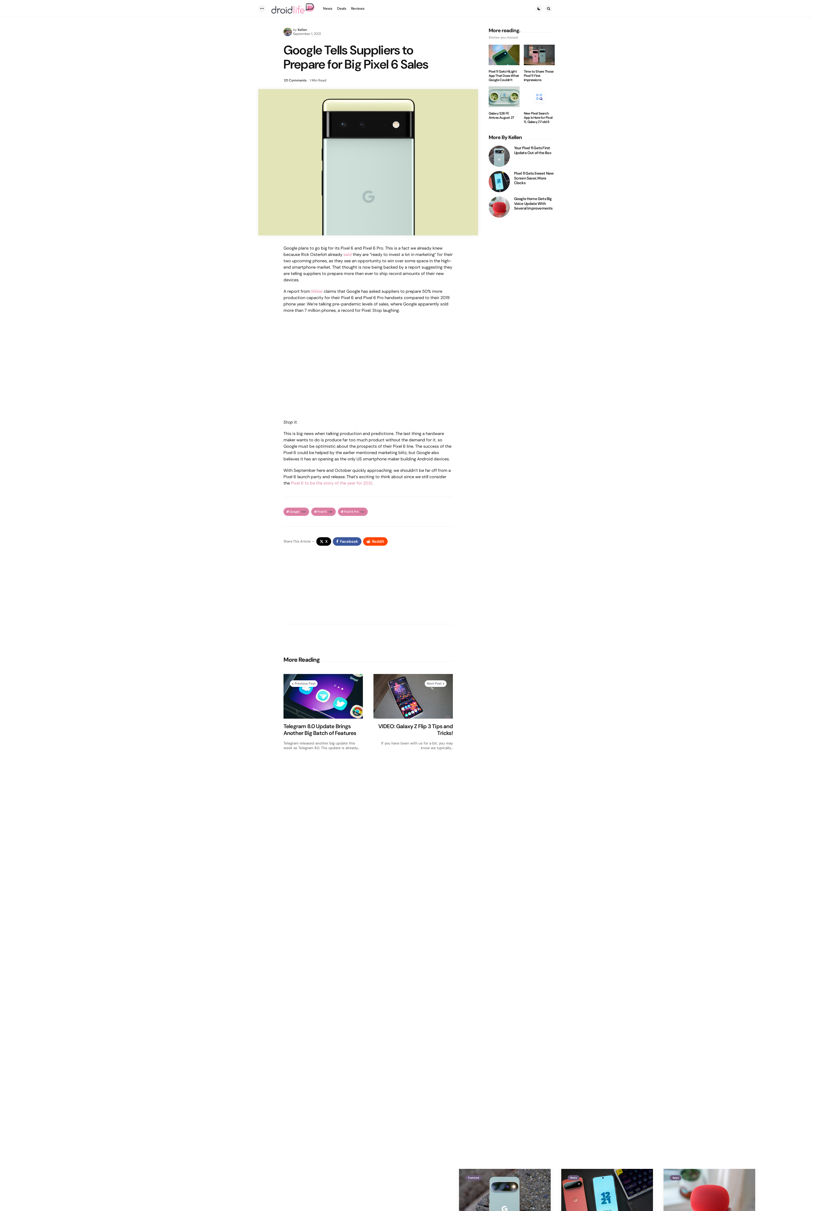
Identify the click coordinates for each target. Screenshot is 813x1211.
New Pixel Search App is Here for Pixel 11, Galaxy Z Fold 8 (538, 117)
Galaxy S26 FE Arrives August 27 (501, 115)
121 (295, 80)
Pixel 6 (325, 512)
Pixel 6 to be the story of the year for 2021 (331, 483)
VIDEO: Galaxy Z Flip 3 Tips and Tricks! (415, 730)
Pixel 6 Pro (354, 512)
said (347, 254)
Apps (675, 1177)
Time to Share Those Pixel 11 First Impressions (539, 75)
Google (298, 512)
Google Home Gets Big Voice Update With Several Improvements (533, 203)
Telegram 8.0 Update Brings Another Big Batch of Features (319, 730)
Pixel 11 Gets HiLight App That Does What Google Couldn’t (504, 75)
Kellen (302, 30)
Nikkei (316, 291)
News (573, 1177)
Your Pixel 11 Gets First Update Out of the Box (532, 150)
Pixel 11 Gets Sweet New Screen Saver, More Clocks (534, 178)
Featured (473, 1177)
